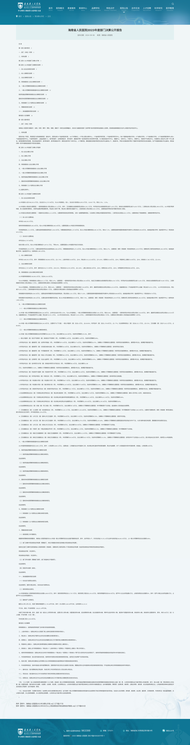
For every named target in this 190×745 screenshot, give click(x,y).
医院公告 (124, 9)
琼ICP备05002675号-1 (96, 736)
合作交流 (135, 9)
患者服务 (72, 9)
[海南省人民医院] (29, 7)
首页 (51, 9)
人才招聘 (147, 9)
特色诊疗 (110, 9)
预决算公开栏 (39, 16)
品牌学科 (95, 9)
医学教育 (170, 9)
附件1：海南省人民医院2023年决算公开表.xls (37, 704)
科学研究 (158, 9)
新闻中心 (83, 9)
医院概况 (60, 9)
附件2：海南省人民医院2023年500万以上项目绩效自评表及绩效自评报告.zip (48, 706)
